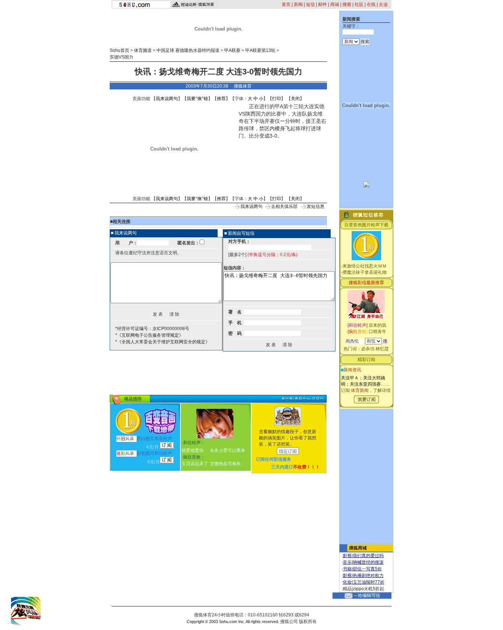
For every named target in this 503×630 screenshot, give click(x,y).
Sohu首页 (119, 50)
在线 (371, 4)
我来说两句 (167, 98)
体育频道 (143, 50)
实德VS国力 (121, 57)
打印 (276, 98)
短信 (310, 4)
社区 (359, 4)
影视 (347, 555)
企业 (383, 4)
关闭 (295, 98)
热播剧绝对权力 (368, 575)
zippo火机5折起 (368, 588)
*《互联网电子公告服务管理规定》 (149, 335)
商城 (334, 4)
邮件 (322, 4)
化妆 (347, 582)
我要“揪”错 (197, 98)
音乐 (347, 562)
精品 (347, 588)
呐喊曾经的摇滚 (368, 562)
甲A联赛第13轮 (260, 50)
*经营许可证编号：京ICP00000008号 (152, 328)
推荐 (221, 98)
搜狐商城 (358, 548)
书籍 (347, 568)
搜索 (346, 4)
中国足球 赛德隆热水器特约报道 (187, 50)
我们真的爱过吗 (368, 555)
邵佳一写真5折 (367, 568)
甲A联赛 (232, 50)
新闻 (298, 4)
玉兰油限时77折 (368, 582)
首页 (286, 4)
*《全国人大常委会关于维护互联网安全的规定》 (162, 341)
